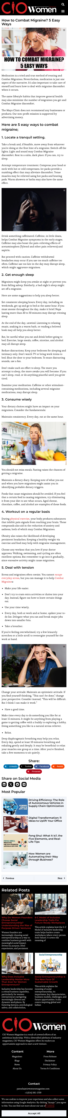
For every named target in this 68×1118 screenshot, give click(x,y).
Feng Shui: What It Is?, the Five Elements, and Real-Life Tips (45, 838)
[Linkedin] (4, 784)
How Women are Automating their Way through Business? (43, 856)
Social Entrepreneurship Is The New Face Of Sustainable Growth (50, 979)
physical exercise (19, 518)
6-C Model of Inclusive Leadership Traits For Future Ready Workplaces (50, 920)
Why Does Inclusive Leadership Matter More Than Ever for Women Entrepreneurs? (15, 980)
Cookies (50, 1105)
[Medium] (24, 784)
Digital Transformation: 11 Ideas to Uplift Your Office (45, 819)
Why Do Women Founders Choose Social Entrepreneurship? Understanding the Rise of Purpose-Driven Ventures (17, 923)
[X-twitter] (10, 784)
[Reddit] (17, 784)
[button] (62, 11)
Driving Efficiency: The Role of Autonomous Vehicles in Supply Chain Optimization (46, 802)
